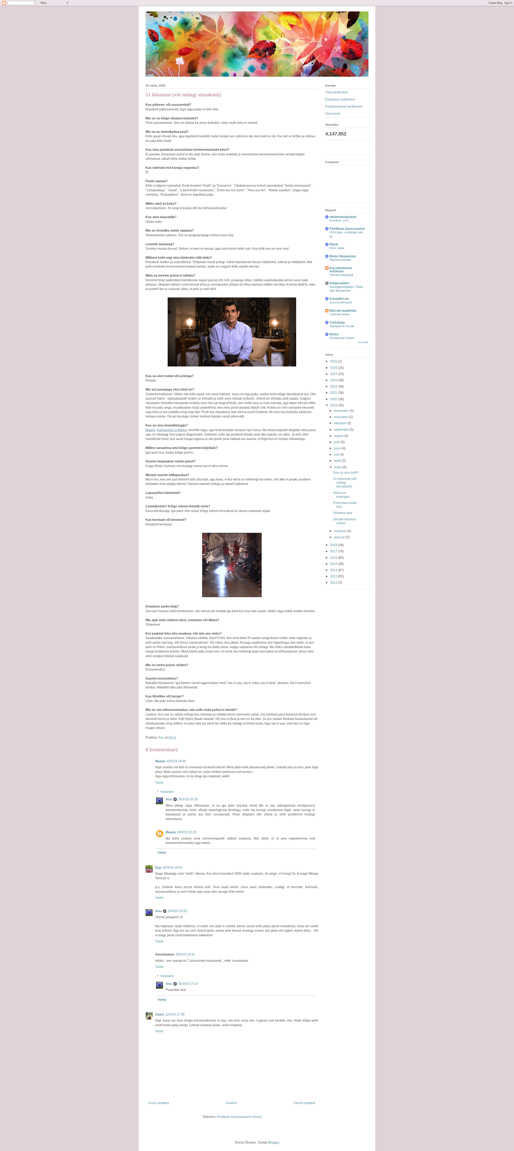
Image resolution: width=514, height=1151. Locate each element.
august (339, 436)
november (341, 417)
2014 (334, 570)
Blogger (273, 1142)
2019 (334, 405)
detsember (342, 410)
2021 (334, 392)
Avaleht (231, 1103)
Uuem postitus (159, 1103)
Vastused (166, 791)
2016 (334, 557)
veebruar (340, 531)
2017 (334, 551)
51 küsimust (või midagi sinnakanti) (344, 482)
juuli (337, 442)
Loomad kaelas (339, 314)
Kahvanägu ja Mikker (172, 430)
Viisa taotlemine (336, 92)
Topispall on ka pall (341, 326)
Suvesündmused (340, 302)
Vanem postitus (304, 1103)
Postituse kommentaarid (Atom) (239, 1116)
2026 (334, 361)
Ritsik (333, 244)
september (342, 429)
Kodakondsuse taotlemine (343, 106)
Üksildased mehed (341, 338)
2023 (334, 380)
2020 (334, 399)
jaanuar (340, 537)
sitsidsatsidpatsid (342, 217)
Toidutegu (337, 322)
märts (338, 467)
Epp (158, 867)
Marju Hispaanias (342, 256)
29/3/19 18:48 (176, 761)
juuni (338, 448)
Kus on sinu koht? (346, 472)
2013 (334, 576)
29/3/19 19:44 (172, 867)
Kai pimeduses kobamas (340, 269)
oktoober (340, 423)
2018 (334, 545)
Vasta (159, 782)
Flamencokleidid (340, 260)
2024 (334, 374)
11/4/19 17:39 (175, 1014)
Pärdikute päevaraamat (347, 228)
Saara (159, 1014)
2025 (334, 367)
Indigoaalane (339, 283)
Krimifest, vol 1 (339, 220)
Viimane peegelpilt (341, 275)
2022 (334, 386)
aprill (338, 460)
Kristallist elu (339, 298)
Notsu (334, 334)
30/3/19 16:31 (185, 954)
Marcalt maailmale (343, 310)
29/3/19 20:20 (177, 911)
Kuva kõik (363, 342)
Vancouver (333, 113)
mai (337, 454)
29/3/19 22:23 (186, 832)
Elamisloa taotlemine (340, 99)
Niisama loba (342, 513)
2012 (334, 582)
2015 (334, 564)
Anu (169, 799)
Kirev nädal (336, 248)
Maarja (150, 430)
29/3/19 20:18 (188, 799)
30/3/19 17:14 (188, 983)
